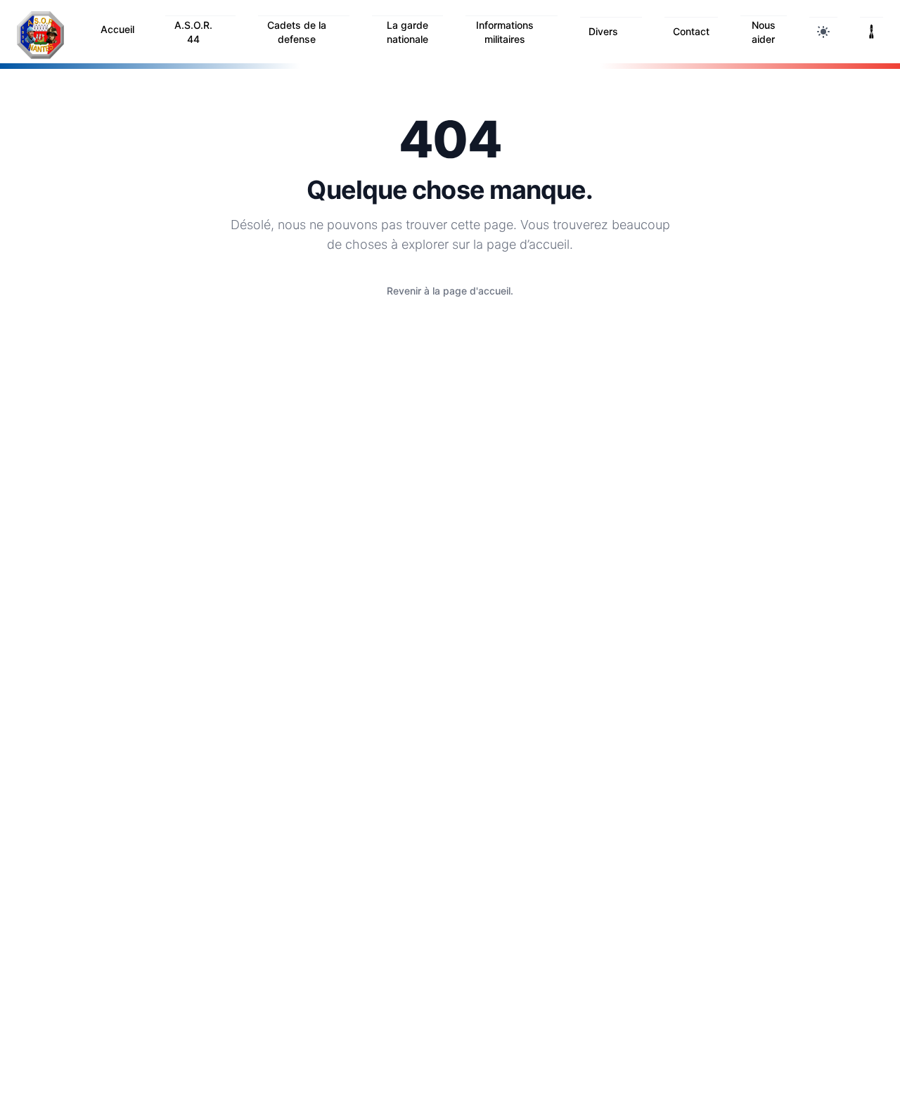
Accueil (117, 29)
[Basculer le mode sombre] (823, 32)
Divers (603, 31)
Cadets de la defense (296, 32)
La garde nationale (407, 32)
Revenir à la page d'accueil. (450, 291)
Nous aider (764, 32)
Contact (691, 31)
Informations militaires (505, 32)
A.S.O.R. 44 (193, 32)
